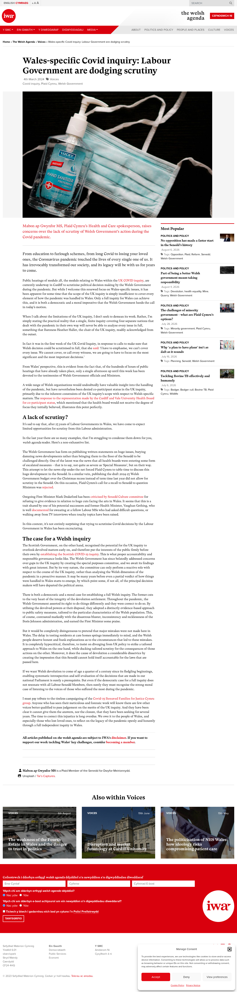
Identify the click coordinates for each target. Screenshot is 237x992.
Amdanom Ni (102, 950)
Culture (214, 29)
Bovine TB (201, 389)
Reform (195, 254)
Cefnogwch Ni (222, 15)
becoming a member (120, 742)
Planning (176, 361)
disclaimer (118, 738)
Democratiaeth (57, 950)
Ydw (25, 895)
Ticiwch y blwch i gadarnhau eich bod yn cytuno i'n (52, 911)
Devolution (177, 291)
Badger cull (186, 389)
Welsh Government (70, 84)
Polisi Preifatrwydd (86, 911)
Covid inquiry (31, 84)
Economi (54, 957)
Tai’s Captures (46, 776)
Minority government (183, 328)
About (136, 29)
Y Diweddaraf (49, 29)
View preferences (217, 977)
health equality (192, 291)
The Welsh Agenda (24, 41)
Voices (229, 29)
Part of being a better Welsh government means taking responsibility (180, 278)
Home (6, 41)
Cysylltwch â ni (103, 953)
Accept (156, 977)
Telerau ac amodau (82, 976)
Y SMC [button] (7, 29)
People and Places (190, 29)
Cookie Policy (177, 985)
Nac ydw (12, 895)
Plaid (187, 254)
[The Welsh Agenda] (192, 16)
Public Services (57, 953)
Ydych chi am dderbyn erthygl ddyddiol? (38, 891)
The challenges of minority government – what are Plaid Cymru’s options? (187, 314)
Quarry (165, 295)
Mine (205, 291)
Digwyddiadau (73, 29)
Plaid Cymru (49, 84)
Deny (186, 977)
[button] (229, 949)
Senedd (205, 254)
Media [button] (91, 29)
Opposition (177, 254)
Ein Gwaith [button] (25, 29)
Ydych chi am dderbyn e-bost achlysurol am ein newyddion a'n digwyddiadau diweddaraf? (62, 901)
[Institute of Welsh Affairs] (9, 16)
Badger (175, 389)
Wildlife (174, 393)
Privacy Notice (193, 985)
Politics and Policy (158, 29)
